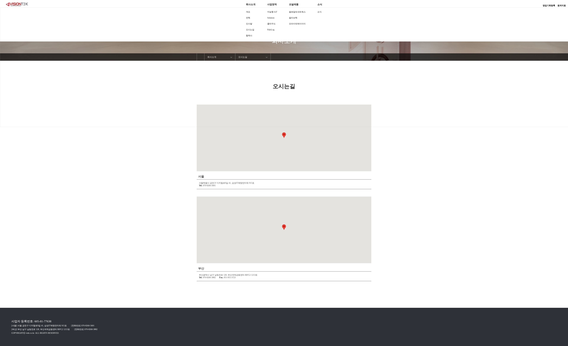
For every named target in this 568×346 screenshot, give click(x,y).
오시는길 (250, 30)
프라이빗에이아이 (297, 24)
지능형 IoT (272, 12)
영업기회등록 (549, 4)
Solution (270, 18)
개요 (248, 12)
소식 (319, 4)
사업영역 (272, 4)
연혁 (248, 18)
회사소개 (250, 4)
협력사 (249, 36)
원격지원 (561, 4)
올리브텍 (293, 18)
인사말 (249, 24)
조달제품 (293, 4)
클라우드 (271, 24)
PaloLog (270, 30)
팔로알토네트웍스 (297, 12)
